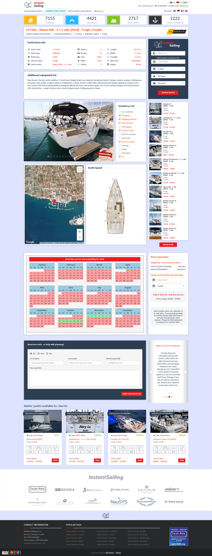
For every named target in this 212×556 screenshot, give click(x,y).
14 (86, 156)
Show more (168, 245)
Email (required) (113, 358)
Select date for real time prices (168, 58)
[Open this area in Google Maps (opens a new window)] (30, 242)
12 (80, 156)
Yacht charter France (106, 534)
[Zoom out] (80, 238)
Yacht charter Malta (105, 541)
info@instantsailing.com (178, 6)
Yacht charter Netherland (138, 538)
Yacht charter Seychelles (138, 544)
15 (88, 156)
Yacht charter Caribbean (107, 531)
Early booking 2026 (33, 11)
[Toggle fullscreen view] (80, 169)
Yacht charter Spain (74, 541)
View (55, 460)
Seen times (36, 435)
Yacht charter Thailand (106, 538)
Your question (36, 368)
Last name (72, 358)
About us (98, 11)
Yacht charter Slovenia (137, 541)
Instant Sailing (98, 552)
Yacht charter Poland (106, 544)
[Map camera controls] (80, 221)
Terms (81, 243)
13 (83, 156)
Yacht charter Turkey (75, 544)
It (187, 2)
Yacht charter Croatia (75, 531)
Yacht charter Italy (74, 538)
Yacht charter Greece (75, 534)
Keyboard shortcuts (46, 243)
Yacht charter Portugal (137, 534)
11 (77, 156)
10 (74, 156)
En (174, 2)
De (181, 2)
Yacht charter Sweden (137, 531)
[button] (170, 69)
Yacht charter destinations (80, 11)
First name (34, 358)
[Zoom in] (80, 232)
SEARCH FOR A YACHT (56, 11)
